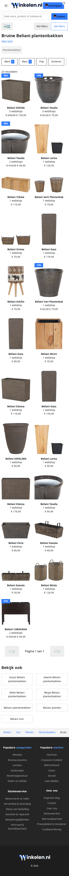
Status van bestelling (17, 809)
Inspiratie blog (52, 798)
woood (52, 775)
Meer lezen (7, 41)
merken (58, 747)
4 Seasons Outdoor (51, 760)
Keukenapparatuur (17, 775)
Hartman (52, 754)
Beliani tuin (17, 719)
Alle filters (59, 26)
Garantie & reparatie (17, 814)
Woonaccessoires (17, 760)
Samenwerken (52, 813)
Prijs (41, 61)
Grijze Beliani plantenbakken (17, 679)
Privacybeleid (44, 824)
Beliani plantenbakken (17, 707)
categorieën (23, 747)
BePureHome (51, 765)
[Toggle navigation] (6, 5)
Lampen (17, 765)
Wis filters (42, 26)
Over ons (52, 808)
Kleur (26, 61)
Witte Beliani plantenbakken (17, 694)
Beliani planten (52, 707)
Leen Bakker (52, 781)
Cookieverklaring (51, 829)
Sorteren (56, 61)
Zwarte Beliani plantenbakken (52, 679)
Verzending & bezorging (17, 803)
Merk (8, 61)
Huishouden (17, 770)
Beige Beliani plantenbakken (52, 694)
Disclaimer (61, 824)
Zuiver (51, 770)
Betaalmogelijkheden (17, 819)
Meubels (17, 754)
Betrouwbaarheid (52, 819)
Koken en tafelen (17, 781)
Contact (51, 803)
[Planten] (7, 26)
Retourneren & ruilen (17, 798)
